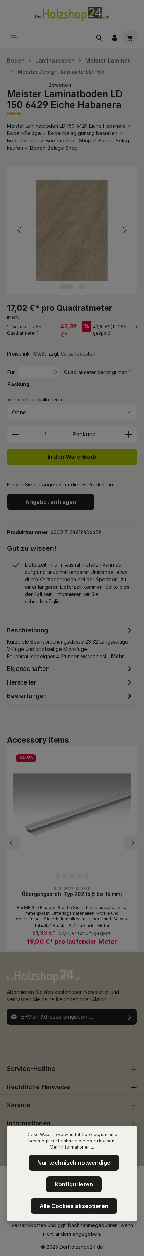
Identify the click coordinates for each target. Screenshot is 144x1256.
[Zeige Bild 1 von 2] (66, 286)
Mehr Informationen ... (72, 1147)
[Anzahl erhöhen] (129, 434)
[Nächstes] (124, 230)
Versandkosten (28, 1225)
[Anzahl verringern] (15, 434)
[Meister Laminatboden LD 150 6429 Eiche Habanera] (72, 230)
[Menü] (14, 38)
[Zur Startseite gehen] (72, 14)
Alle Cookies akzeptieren (73, 1205)
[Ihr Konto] (115, 38)
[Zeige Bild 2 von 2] (81, 286)
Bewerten (60, 85)
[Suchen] (99, 38)
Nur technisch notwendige (73, 1162)
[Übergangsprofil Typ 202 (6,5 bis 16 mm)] (72, 810)
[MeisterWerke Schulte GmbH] (72, 114)
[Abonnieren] (130, 1017)
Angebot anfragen (50, 501)
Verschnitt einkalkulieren (35, 399)
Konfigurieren (74, 1184)
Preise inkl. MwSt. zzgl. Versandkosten (51, 354)
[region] (72, 230)
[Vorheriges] (20, 230)
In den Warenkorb (72, 457)
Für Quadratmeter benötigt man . (69, 378)
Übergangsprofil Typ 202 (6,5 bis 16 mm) (72, 894)
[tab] (70, 642)
